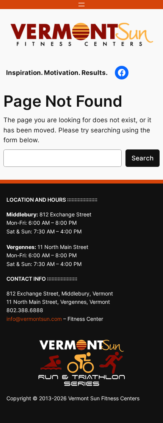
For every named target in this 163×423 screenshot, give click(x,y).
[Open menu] (81, 4)
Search (143, 158)
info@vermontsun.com (34, 319)
